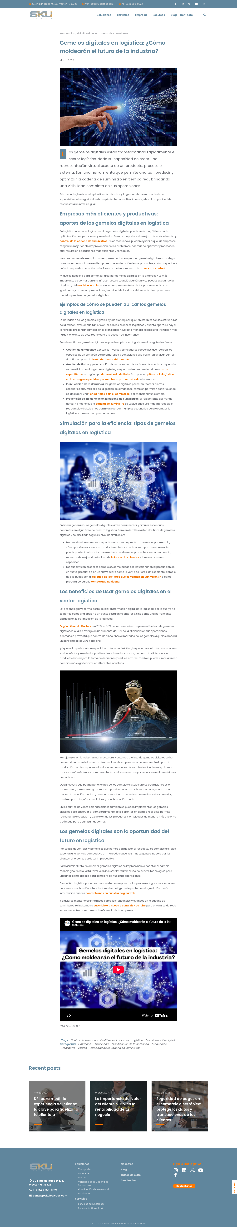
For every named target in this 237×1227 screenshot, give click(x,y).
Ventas (82, 1048)
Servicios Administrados (91, 1204)
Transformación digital (160, 1040)
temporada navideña (105, 581)
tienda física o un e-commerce (109, 394)
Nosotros (127, 1164)
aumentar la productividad (120, 379)
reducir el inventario (153, 268)
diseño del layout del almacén (110, 359)
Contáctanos (184, 1186)
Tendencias (67, 33)
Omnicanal (102, 1044)
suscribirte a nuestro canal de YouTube (120, 905)
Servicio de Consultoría (91, 1208)
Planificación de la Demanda (94, 1189)
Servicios (81, 1199)
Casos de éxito (131, 1175)
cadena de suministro (110, 404)
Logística (137, 1040)
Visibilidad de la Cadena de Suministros (102, 33)
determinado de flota (115, 374)
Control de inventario (83, 1040)
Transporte (68, 1048)
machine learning (88, 285)
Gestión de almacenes (114, 1040)
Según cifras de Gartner (75, 626)
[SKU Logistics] (41, 15)
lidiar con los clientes (125, 557)
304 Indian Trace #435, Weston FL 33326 (54, 4)
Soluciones (82, 1164)
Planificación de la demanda (130, 1044)
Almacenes (85, 1044)
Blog (124, 1169)
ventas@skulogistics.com (99, 4)
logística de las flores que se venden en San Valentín (126, 577)
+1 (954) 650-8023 (132, 4)
